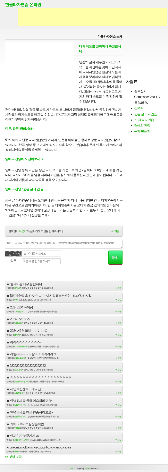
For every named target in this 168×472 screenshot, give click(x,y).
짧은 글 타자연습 (145, 114)
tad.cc (72, 468)
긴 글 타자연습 (144, 120)
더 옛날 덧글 (13, 456)
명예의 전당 (142, 125)
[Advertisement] (92, 17)
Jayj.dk (86, 468)
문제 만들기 (142, 131)
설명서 (138, 108)
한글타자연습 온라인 (23, 4)
